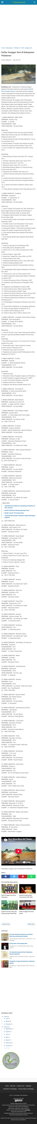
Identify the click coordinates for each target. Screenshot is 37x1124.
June (7, 1034)
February (8, 1024)
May (7, 1037)
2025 (5, 1027)
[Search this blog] (34, 2)
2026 (5, 1016)
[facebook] (5, 876)
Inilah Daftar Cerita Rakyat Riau (18, 943)
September (9, 1028)
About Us (12, 1086)
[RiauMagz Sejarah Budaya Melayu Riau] (18, 2)
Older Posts (31, 924)
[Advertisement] (18, 26)
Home (7, 1086)
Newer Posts (6, 924)
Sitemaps (28, 1086)
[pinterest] (22, 876)
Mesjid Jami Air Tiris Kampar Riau (14, 513)
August (8, 1031)
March (8, 1021)
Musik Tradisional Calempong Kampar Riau (16, 510)
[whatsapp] (31, 876)
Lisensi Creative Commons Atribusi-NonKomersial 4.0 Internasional (18, 1105)
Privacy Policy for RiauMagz (26, 1089)
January (8, 1045)
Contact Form (20, 1086)
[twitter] (14, 876)
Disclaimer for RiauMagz (10, 1089)
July (7, 1018)
